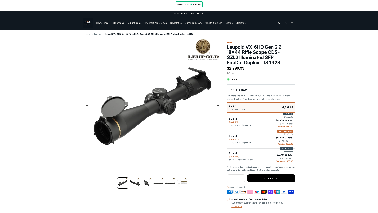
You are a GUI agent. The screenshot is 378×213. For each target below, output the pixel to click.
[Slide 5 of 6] (170, 183)
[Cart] (292, 23)
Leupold (97, 34)
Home (87, 34)
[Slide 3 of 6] (146, 183)
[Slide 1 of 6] (123, 183)
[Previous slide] (86, 106)
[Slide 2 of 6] (134, 183)
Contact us (236, 206)
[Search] (279, 23)
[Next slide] (219, 106)
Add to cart (272, 178)
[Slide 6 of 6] (182, 183)
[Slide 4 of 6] (158, 183)
